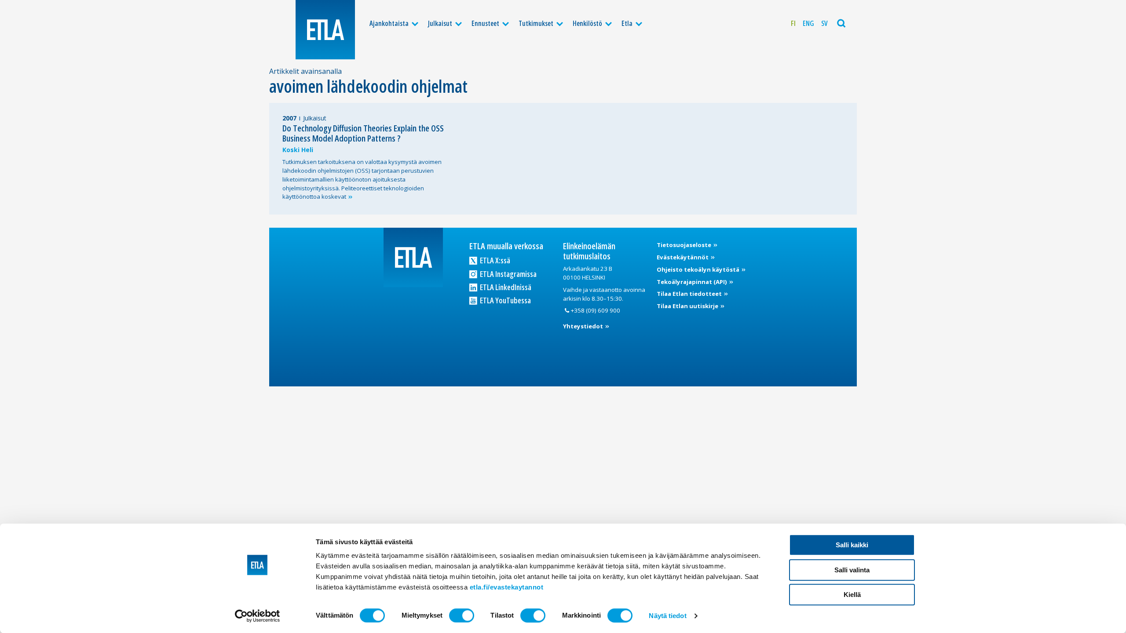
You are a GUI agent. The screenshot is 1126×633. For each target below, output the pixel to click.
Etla (626, 23)
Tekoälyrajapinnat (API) (692, 282)
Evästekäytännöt (683, 257)
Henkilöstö (587, 23)
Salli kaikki (852, 545)
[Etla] (325, 29)
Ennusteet (485, 23)
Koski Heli (297, 150)
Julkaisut (440, 23)
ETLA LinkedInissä (505, 287)
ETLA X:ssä (494, 260)
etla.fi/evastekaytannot (507, 587)
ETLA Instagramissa (508, 274)
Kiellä (852, 594)
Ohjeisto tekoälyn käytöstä (699, 269)
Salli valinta (852, 570)
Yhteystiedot (583, 326)
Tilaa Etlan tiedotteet (690, 294)
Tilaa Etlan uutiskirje (688, 306)
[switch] (461, 615)
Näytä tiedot (667, 615)
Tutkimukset (536, 23)
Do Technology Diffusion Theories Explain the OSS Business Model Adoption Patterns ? (363, 133)
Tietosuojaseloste (685, 245)
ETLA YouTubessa (505, 300)
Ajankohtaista (389, 23)
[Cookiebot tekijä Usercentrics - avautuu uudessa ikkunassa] (257, 615)
